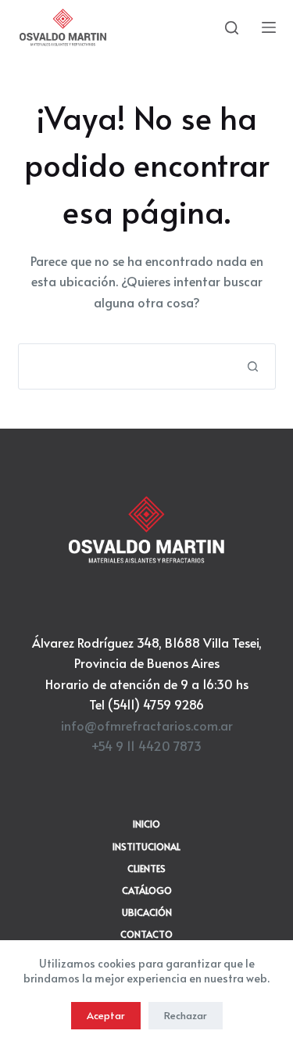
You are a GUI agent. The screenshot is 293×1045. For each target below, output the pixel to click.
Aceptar (106, 1015)
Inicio (146, 824)
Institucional (146, 847)
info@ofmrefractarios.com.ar (147, 725)
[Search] (231, 27)
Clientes (146, 868)
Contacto (146, 934)
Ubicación (147, 912)
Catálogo (147, 890)
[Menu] (269, 27)
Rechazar (185, 1015)
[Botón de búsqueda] (252, 366)
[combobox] (124, 366)
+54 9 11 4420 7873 (146, 745)
